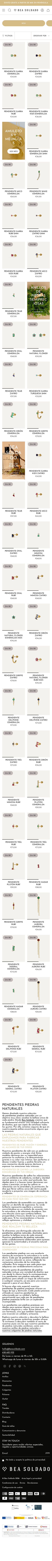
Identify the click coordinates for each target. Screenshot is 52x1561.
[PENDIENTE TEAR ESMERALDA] (13, 295)
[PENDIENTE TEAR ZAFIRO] (13, 375)
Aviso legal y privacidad (31, 1478)
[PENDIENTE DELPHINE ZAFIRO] (38, 701)
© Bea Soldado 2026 (10, 1478)
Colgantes (6, 1390)
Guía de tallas (8, 1426)
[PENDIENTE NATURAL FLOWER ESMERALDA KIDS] (13, 617)
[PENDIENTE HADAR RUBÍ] (38, 866)
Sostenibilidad (8, 1435)
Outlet (5, 1399)
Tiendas (5, 1408)
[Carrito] (48, 10)
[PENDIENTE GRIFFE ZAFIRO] (13, 659)
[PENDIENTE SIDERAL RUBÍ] (38, 1030)
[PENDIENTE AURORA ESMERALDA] (38, 905)
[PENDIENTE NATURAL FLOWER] (38, 335)
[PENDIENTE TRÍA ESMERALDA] (38, 826)
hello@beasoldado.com (13, 1349)
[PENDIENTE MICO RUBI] (38, 495)
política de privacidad (35, 1460)
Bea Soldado (28, 1120)
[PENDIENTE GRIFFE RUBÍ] (13, 905)
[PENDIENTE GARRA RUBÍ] (13, 95)
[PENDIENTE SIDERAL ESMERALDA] (13, 948)
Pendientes (7, 1386)
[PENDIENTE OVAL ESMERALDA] (13, 335)
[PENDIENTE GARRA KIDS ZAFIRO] (38, 455)
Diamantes (7, 1381)
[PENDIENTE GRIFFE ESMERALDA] (38, 414)
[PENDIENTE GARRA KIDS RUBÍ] (13, 255)
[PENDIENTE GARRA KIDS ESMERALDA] (38, 95)
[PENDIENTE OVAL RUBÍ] (13, 577)
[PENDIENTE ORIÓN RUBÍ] (38, 743)
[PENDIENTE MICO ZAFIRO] (38, 255)
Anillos (5, 1377)
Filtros (8, 36)
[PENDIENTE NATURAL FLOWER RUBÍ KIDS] (38, 659)
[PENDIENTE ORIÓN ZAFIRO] (38, 617)
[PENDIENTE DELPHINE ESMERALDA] (13, 701)
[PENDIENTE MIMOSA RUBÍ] (13, 783)
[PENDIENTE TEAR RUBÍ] (13, 495)
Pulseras (5, 1395)
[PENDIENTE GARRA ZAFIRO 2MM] (38, 215)
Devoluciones (32, 1483)
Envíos (22, 1483)
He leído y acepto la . (25, 1460)
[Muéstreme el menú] (3, 10)
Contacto (6, 1417)
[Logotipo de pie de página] (26, 1469)
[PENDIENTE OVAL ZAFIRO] (13, 534)
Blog (4, 1422)
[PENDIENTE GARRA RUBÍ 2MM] (13, 215)
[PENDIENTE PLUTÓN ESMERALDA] (38, 783)
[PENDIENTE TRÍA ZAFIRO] (13, 743)
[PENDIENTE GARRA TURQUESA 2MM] (38, 375)
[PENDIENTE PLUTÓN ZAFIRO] (38, 1070)
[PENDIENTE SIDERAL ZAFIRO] (13, 1070)
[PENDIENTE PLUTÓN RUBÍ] (13, 866)
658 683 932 (8, 1352)
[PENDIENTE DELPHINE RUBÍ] (13, 1030)
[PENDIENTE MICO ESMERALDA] (13, 175)
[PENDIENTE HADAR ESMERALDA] (13, 990)
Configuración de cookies (12, 1487)
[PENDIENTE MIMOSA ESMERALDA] (38, 534)
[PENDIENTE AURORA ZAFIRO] (38, 990)
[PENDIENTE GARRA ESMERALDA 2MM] (38, 135)
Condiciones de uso (10, 1483)
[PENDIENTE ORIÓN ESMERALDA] (13, 414)
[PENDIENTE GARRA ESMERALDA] (13, 55)
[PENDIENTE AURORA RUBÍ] (38, 948)
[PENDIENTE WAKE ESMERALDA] (38, 175)
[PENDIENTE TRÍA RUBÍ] (13, 826)
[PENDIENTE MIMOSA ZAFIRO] (38, 577)
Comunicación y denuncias (14, 1431)
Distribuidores (8, 1413)
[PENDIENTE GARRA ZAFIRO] (38, 55)
